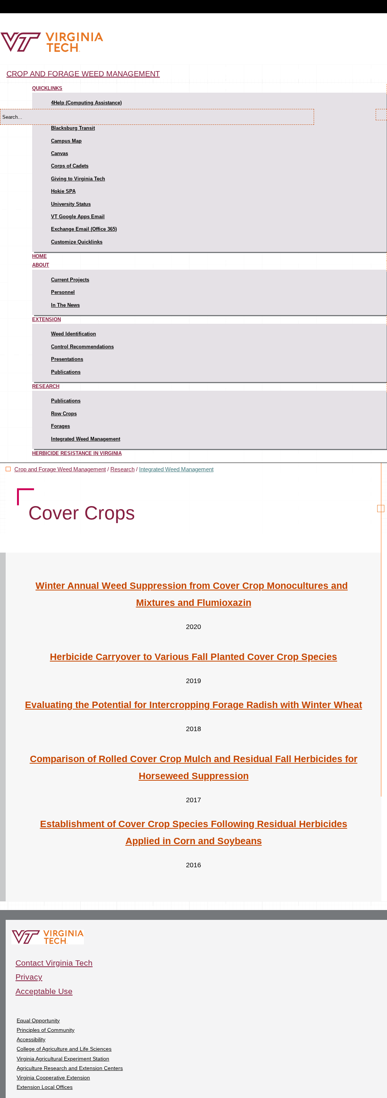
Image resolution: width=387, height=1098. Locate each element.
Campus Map (66, 141)
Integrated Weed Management (85, 439)
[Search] (381, 114)
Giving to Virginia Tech (78, 179)
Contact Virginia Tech (54, 962)
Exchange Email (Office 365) (84, 229)
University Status (71, 204)
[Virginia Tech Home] (52, 50)
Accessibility (31, 1039)
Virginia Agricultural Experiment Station (63, 1059)
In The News (65, 305)
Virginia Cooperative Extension (53, 1078)
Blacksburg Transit (73, 128)
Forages (60, 426)
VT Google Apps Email (78, 216)
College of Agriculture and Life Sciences (64, 1049)
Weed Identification (73, 334)
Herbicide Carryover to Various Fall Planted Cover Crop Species (193, 656)
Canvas (59, 153)
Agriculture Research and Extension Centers (70, 1068)
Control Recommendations (82, 346)
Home (39, 256)
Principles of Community (45, 1030)
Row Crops (64, 413)
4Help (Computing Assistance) (86, 103)
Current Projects (70, 280)
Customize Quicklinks (76, 242)
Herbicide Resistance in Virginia (77, 453)
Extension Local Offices (45, 1087)
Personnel (63, 292)
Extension (46, 319)
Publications (65, 372)
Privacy (28, 976)
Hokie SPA (63, 191)
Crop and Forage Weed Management (83, 74)
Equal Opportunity (38, 1020)
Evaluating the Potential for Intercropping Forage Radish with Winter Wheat (193, 704)
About (40, 265)
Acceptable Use (44, 991)
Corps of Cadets (69, 166)
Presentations (67, 359)
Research (45, 386)
